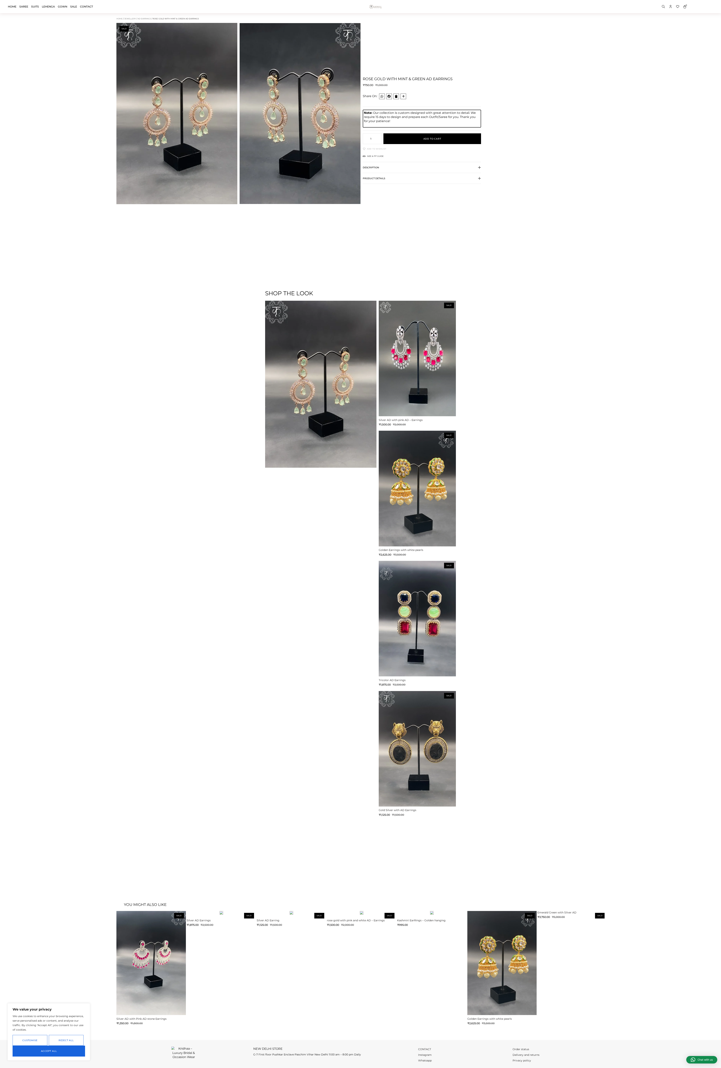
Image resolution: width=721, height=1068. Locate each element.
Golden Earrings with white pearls (401, 550)
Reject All (66, 1040)
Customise (29, 1040)
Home (12, 6)
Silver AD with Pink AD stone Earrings (141, 1018)
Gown (62, 6)
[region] (49, 1031)
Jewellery (130, 18)
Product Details (374, 178)
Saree (23, 6)
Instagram (425, 1055)
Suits (35, 6)
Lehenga (48, 6)
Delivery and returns (526, 1055)
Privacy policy (522, 1060)
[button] (422, 169)
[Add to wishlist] (384, 306)
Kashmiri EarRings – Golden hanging (421, 920)
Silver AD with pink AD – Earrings (401, 420)
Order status (521, 1049)
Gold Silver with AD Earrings (397, 810)
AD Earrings (144, 18)
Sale (73, 6)
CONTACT (86, 6)
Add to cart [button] (417, 410)
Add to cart (432, 138)
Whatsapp (425, 1060)
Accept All (49, 1051)
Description (371, 167)
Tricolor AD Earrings (392, 680)
